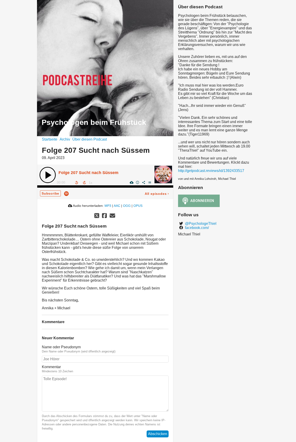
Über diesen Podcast (89, 139)
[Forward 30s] (84, 182)
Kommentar (51, 367)
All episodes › (157, 193)
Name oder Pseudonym (61, 347)
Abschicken (157, 434)
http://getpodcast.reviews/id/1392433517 (211, 171)
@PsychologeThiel (200, 224)
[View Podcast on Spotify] (66, 193)
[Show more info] (137, 182)
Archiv (65, 139)
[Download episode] (131, 182)
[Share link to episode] (143, 182)
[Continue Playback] (48, 175)
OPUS (137, 205)
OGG (127, 205)
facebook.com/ (196, 228)
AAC (117, 205)
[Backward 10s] (76, 182)
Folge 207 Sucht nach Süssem (88, 172)
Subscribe (50, 193)
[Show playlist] (149, 182)
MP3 (108, 205)
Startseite (49, 139)
